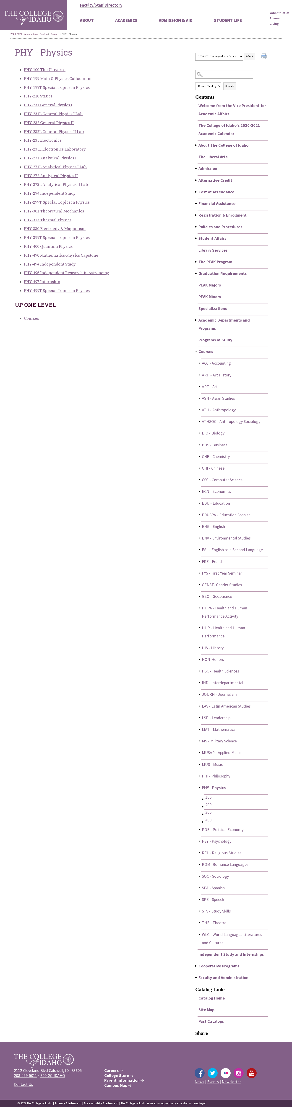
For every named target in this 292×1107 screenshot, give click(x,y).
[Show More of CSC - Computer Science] (200, 480)
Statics (38, 96)
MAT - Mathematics (218, 729)
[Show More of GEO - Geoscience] (200, 596)
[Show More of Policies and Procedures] (196, 227)
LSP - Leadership (216, 717)
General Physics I (48, 105)
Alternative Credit (215, 180)
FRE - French (212, 561)
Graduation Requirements (222, 273)
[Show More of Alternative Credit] (196, 180)
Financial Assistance (216, 203)
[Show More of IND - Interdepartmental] (200, 683)
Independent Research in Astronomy (66, 273)
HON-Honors (213, 659)
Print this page (264, 56)
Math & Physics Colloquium (57, 78)
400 (208, 820)
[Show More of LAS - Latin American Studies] (200, 706)
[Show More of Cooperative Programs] (196, 966)
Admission (207, 168)
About (87, 20)
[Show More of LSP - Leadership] (200, 718)
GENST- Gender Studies (222, 584)
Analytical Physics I (50, 158)
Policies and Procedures (220, 226)
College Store (117, 1075)
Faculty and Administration (223, 977)
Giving (274, 24)
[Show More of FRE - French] (200, 561)
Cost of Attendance (216, 191)
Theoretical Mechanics (54, 211)
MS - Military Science (219, 741)
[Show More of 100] (203, 799)
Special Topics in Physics (57, 87)
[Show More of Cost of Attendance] (196, 192)
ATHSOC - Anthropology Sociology (231, 421)
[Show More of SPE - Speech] (200, 899)
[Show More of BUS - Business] (200, 445)
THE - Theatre (214, 922)
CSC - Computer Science (222, 479)
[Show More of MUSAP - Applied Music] (200, 753)
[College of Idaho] (34, 15)
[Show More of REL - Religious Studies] (200, 853)
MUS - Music (212, 764)
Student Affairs (212, 238)
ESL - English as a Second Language (232, 549)
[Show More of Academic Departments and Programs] (196, 320)
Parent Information (122, 1080)
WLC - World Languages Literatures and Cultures (232, 938)
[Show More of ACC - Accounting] (200, 363)
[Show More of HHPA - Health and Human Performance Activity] (200, 608)
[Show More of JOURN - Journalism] (200, 694)
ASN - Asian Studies (218, 398)
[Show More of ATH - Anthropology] (200, 410)
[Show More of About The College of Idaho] (196, 145)
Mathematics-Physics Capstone (61, 255)
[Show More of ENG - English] (200, 526)
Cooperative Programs (218, 966)
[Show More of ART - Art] (200, 387)
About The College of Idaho (223, 145)
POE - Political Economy (222, 829)
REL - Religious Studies (221, 852)
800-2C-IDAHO (52, 1075)
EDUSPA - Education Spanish (226, 514)
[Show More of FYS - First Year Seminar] (200, 573)
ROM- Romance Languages (225, 864)
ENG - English (213, 526)
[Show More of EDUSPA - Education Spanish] (200, 515)
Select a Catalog (231, 48)
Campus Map (116, 1085)
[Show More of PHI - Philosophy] (200, 776)
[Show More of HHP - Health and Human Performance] (200, 628)
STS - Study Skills (216, 911)
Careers (112, 1070)
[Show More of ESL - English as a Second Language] (200, 550)
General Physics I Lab (53, 114)
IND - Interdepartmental (222, 682)
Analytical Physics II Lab (56, 184)
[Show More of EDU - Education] (200, 503)
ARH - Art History (216, 375)
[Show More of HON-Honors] (200, 659)
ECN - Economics (216, 491)
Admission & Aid (176, 20)
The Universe (44, 69)
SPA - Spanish (213, 887)
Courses (54, 34)
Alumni (275, 18)
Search (229, 86)
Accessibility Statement (101, 1103)
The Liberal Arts (212, 156)
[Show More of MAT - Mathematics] (200, 729)
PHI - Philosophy (216, 776)
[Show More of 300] (203, 814)
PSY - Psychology (216, 841)
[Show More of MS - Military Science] (200, 741)
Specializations (212, 308)
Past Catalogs (211, 1021)
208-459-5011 (25, 1075)
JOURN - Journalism (219, 694)
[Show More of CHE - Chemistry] (200, 456)
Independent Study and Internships (231, 954)
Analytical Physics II (51, 176)
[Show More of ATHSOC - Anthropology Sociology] (200, 421)
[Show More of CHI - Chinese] (200, 468)
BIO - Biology (213, 433)
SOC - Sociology (215, 876)
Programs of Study (215, 340)
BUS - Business (214, 444)
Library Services (212, 250)
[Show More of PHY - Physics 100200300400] (200, 788)
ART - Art (210, 386)
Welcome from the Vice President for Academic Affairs (232, 109)
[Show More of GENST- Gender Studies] (200, 585)
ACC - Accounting (216, 363)
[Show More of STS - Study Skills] (200, 911)
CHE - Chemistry (216, 456)
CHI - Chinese (213, 468)
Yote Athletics (279, 13)
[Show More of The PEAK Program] (196, 262)
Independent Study (50, 193)
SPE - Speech (213, 899)
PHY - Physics (214, 787)
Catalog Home (211, 998)
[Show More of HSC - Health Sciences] (200, 671)
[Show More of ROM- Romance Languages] (200, 864)
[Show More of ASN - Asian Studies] (200, 398)
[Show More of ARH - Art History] (200, 375)
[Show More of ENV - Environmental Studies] (200, 538)
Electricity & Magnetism (55, 228)
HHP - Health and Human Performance (223, 632)
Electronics (42, 140)
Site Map (206, 1009)
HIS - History (213, 647)
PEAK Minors (209, 296)
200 (208, 804)
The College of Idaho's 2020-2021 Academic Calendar (229, 129)
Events (213, 1081)
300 (208, 812)
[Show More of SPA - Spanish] (200, 888)
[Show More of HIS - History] (200, 648)
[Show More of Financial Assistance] (196, 203)
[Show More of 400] (203, 822)
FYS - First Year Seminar (222, 573)
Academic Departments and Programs (224, 324)
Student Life (228, 20)
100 (208, 797)
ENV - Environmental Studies (226, 538)
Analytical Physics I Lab (55, 167)
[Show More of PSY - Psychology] (200, 841)
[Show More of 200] (203, 807)
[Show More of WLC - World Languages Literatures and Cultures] (200, 934)
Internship (42, 281)
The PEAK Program (215, 261)
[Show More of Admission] (196, 168)
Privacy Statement (68, 1103)
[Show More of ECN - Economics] (200, 491)
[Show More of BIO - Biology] (200, 433)
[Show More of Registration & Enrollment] (196, 215)
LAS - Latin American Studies (226, 706)
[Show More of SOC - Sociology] (200, 876)
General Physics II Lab (54, 131)
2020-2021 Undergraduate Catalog (29, 34)
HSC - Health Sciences (220, 671)
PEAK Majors (209, 285)
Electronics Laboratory (55, 149)
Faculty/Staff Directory (101, 5)
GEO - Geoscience (217, 596)
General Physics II (49, 122)
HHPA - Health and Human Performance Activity (224, 612)
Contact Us (23, 1084)
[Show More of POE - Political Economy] (200, 829)
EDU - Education (216, 503)
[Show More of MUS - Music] (200, 764)
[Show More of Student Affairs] (196, 238)
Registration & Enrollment (222, 215)
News (199, 1081)
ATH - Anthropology (219, 409)
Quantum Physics (48, 246)
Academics (126, 20)
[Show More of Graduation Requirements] (196, 273)
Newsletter (231, 1081)
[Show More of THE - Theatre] (200, 923)
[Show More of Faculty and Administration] (196, 978)
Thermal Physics (47, 220)
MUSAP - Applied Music (221, 752)
